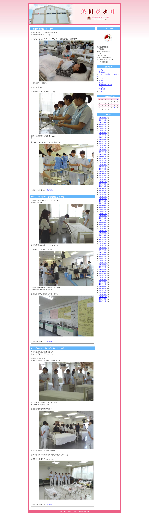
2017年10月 (103, 237)
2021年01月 (103, 199)
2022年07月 (103, 177)
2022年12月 (103, 173)
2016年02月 (103, 261)
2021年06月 (103, 192)
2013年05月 (103, 282)
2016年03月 (103, 258)
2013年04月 (103, 284)
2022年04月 (103, 182)
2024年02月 (103, 154)
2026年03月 (103, 124)
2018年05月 (103, 228)
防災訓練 (102, 72)
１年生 (101, 70)
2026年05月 (103, 122)
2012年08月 (103, 295)
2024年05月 (103, 150)
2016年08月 (103, 252)
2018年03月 (103, 233)
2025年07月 (103, 135)
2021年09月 (103, 188)
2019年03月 (103, 218)
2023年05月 (103, 165)
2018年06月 (103, 226)
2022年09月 (103, 175)
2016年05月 (103, 256)
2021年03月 (103, 197)
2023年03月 (103, 169)
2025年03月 (103, 139)
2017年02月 (103, 248)
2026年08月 (103, 118)
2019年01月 (103, 220)
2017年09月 (103, 239)
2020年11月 (103, 201)
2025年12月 (103, 131)
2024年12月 (103, 143)
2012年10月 (103, 292)
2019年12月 (103, 211)
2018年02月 (103, 235)
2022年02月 (103, 184)
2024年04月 (103, 152)
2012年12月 (103, 288)
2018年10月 (103, 222)
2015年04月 (103, 269)
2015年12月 (103, 263)
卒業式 (101, 80)
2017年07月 (103, 241)
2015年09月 (103, 265)
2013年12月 (103, 278)
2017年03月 (103, 246)
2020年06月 (103, 207)
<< (102, 96)
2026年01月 (103, 128)
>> (114, 96)
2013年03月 (103, 286)
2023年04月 (103, 167)
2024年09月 (103, 145)
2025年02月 (103, 141)
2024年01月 (103, 156)
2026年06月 (103, 120)
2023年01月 (103, 171)
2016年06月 (103, 254)
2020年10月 (103, 203)
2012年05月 (103, 299)
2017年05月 (103, 243)
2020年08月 (103, 205)
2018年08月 (103, 224)
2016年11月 (103, 250)
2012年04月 (103, 301)
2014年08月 (103, 273)
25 (114, 107)
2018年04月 (103, 231)
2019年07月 (103, 214)
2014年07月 (103, 275)
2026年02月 (103, 126)
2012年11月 (103, 290)
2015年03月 (103, 271)
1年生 (101, 83)
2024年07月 (103, 148)
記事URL (50, 190)
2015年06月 (103, 267)
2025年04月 (103, 137)
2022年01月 (103, 186)
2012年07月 (103, 297)
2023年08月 (103, 158)
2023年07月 (103, 160)
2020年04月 (103, 209)
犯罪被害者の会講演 (105, 85)
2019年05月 (103, 216)
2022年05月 (103, 180)
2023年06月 (103, 163)
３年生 (101, 87)
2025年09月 (103, 133)
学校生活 (102, 89)
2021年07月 (103, 190)
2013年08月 (103, 280)
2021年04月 (103, 194)
